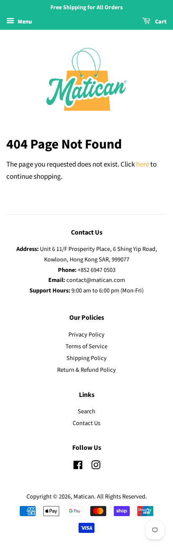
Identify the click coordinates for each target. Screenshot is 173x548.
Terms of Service (86, 346)
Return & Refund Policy (86, 369)
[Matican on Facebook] (78, 466)
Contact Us (86, 423)
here (142, 164)
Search (86, 411)
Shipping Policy (86, 358)
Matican (83, 496)
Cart (160, 22)
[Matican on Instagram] (95, 466)
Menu (24, 22)
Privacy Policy (86, 334)
